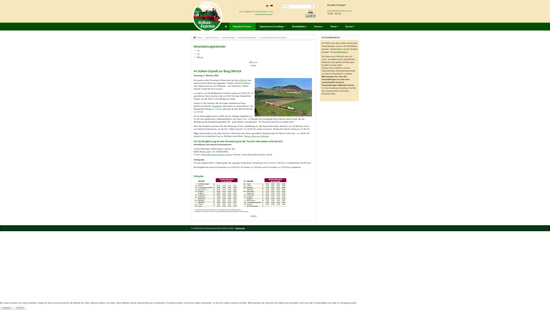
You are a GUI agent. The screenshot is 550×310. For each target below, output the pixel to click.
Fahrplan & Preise (212, 38)
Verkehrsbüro (336, 49)
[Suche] (254, 62)
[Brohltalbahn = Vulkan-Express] (207, 16)
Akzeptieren (6, 308)
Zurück (253, 216)
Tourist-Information (338, 52)
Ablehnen (20, 308)
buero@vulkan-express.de (339, 11)
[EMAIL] (198, 54)
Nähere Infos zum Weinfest (256, 136)
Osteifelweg (217, 106)
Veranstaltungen (228, 38)
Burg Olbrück (241, 80)
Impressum (240, 228)
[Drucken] (198, 50)
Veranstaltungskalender (247, 38)
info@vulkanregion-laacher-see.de (216, 154)
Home (199, 38)
